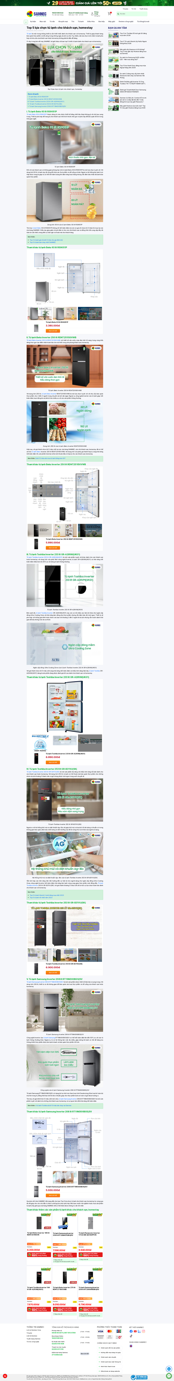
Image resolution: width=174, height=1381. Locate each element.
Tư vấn (52, 21)
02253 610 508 (58, 1344)
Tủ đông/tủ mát (143, 21)
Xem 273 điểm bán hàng (78, 13)
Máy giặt (111, 21)
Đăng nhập (96, 13)
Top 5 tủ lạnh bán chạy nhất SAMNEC (43, 242)
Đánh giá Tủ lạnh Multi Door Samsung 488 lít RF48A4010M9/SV (133, 91)
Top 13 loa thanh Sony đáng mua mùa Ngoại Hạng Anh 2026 (133, 67)
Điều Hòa (91, 21)
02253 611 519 (57, 1349)
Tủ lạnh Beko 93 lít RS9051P (37, 114)
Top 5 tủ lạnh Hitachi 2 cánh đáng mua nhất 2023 (47, 895)
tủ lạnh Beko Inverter (49, 394)
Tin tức (133, 9)
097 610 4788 (70, 1333)
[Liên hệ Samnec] (169, 1376)
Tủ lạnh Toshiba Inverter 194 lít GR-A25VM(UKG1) (38, 1288)
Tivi (72, 21)
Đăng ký (97, 16)
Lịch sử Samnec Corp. (34, 1330)
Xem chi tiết (85, 1354)
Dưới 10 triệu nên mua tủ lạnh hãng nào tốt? (50, 458)
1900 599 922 (57, 13)
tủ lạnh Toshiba (94, 671)
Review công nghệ (126, 21)
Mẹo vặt (43, 21)
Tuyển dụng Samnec (33, 1339)
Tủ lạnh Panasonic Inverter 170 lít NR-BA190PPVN (89, 1234)
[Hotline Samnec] (4, 1376)
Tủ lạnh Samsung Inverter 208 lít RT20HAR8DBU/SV (89, 1288)
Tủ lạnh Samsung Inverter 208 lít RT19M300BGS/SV (45, 982)
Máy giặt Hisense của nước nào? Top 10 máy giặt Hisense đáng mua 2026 (133, 107)
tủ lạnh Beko (36, 228)
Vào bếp (101, 21)
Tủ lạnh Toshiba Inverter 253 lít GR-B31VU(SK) (43, 772)
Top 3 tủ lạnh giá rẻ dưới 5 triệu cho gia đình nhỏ (46, 240)
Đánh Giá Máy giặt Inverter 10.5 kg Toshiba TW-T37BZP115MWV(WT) (132, 83)
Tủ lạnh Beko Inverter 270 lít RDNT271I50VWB (64, 1288)
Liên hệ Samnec (32, 1336)
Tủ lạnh (81, 21)
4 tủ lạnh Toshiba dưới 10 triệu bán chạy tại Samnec (53, 1105)
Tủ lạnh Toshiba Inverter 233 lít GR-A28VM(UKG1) (45, 557)
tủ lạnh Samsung (49, 1038)
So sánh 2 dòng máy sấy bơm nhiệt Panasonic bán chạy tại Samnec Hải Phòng (132, 76)
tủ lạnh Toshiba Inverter (44, 613)
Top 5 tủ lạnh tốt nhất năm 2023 (41, 897)
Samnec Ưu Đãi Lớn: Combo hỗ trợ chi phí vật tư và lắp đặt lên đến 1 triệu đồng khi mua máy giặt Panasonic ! (133, 100)
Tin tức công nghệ (33, 1341)
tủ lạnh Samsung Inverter (67, 1099)
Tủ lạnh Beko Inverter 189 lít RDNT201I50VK (38, 1234)
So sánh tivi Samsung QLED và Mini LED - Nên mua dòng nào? (132, 58)
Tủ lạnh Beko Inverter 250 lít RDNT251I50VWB (43, 340)
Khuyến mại (63, 21)
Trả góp (125, 9)
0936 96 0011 (57, 1333)
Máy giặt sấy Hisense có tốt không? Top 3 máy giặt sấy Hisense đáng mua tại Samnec (133, 51)
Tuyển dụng (143, 9)
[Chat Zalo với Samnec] (169, 1369)
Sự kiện (33, 21)
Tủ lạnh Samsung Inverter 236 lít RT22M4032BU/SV (63, 1234)
